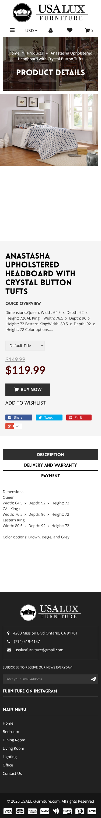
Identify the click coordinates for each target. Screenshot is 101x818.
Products (35, 53)
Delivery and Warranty (50, 465)
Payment (50, 476)
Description (50, 455)
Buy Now (31, 389)
